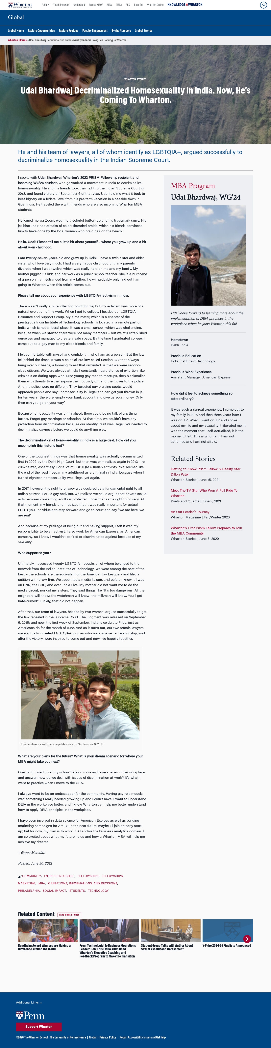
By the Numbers (121, 31)
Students (77, 891)
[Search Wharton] (263, 5)
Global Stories (143, 31)
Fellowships (88, 876)
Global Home (16, 31)
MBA (109, 5)
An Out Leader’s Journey (190, 512)
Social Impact (54, 891)
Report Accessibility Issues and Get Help (143, 1037)
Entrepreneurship (59, 876)
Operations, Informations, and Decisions (82, 883)
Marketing (27, 883)
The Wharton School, (36, 1037)
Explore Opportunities (41, 31)
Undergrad (79, 5)
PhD (128, 5)
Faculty (45, 5)
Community (31, 876)
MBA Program (193, 186)
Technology (98, 891)
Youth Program (61, 5)
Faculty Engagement (95, 31)
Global (92, 1037)
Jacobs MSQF (96, 5)
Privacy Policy (108, 1037)
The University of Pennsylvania (68, 1037)
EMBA (119, 5)
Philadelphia (29, 891)
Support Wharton (38, 1027)
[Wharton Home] (20, 5)
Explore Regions (68, 31)
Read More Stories (69, 915)
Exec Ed (138, 5)
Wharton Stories (17, 40)
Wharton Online (155, 5)
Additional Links (27, 1002)
